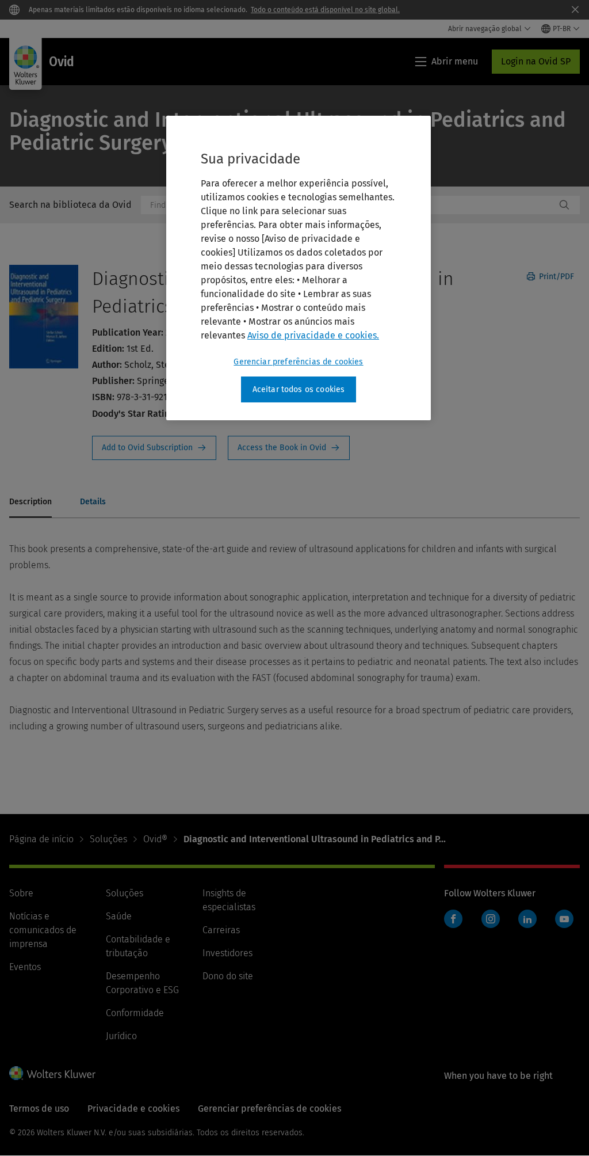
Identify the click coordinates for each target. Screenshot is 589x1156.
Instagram (490, 919)
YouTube (564, 919)
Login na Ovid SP (536, 61)
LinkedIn (527, 919)
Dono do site (227, 976)
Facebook (453, 919)
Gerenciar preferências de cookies (298, 362)
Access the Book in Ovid (288, 447)
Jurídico (121, 1035)
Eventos (25, 966)
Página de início (41, 839)
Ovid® (155, 839)
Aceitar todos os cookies (299, 389)
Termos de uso (39, 1108)
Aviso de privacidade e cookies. (313, 335)
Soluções (108, 839)
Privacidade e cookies (133, 1108)
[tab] (30, 503)
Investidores (227, 953)
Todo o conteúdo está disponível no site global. (325, 10)
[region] (298, 268)
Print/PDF (555, 277)
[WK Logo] (52, 1073)
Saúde (119, 916)
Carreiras (221, 930)
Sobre (21, 893)
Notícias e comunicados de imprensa (43, 930)
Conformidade (135, 1012)
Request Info (154, 447)
